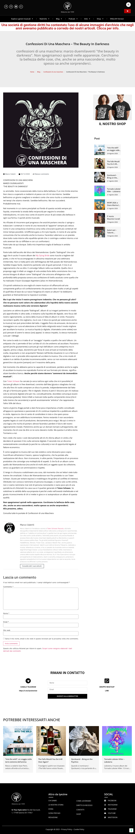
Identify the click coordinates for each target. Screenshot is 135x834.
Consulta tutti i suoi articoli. (32, 566)
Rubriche (43, 19)
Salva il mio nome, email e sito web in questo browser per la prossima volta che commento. (41, 639)
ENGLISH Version (117, 19)
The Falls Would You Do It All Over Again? (113, 164)
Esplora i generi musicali (20, 19)
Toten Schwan (13, 381)
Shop (99, 19)
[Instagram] (11, 7)
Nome (6, 613)
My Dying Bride (42, 255)
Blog (57, 19)
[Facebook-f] (6, 7)
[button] (128, 4)
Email (6, 622)
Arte (86, 19)
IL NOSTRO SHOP (112, 124)
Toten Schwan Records (55, 528)
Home (32, 72)
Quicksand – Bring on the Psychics (112, 177)
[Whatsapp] (21, 7)
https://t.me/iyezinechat (28, 691)
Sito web (6, 630)
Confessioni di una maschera (53, 72)
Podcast (72, 19)
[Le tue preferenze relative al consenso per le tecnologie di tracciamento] (131, 830)
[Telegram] (16, 7)
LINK (107, 691)
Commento (8, 586)
